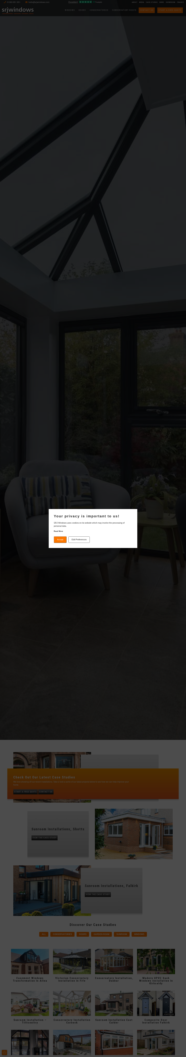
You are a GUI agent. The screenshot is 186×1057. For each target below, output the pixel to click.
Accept (60, 539)
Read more (58, 531)
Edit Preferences (79, 539)
